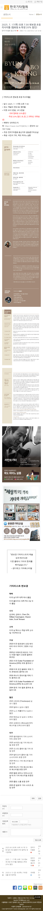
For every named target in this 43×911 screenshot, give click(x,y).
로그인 (30, 2)
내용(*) (4, 832)
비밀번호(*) (5, 814)
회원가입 (39, 2)
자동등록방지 (5, 822)
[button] (9, 31)
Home (31, 14)
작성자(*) (4, 807)
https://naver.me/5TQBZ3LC (16, 126)
